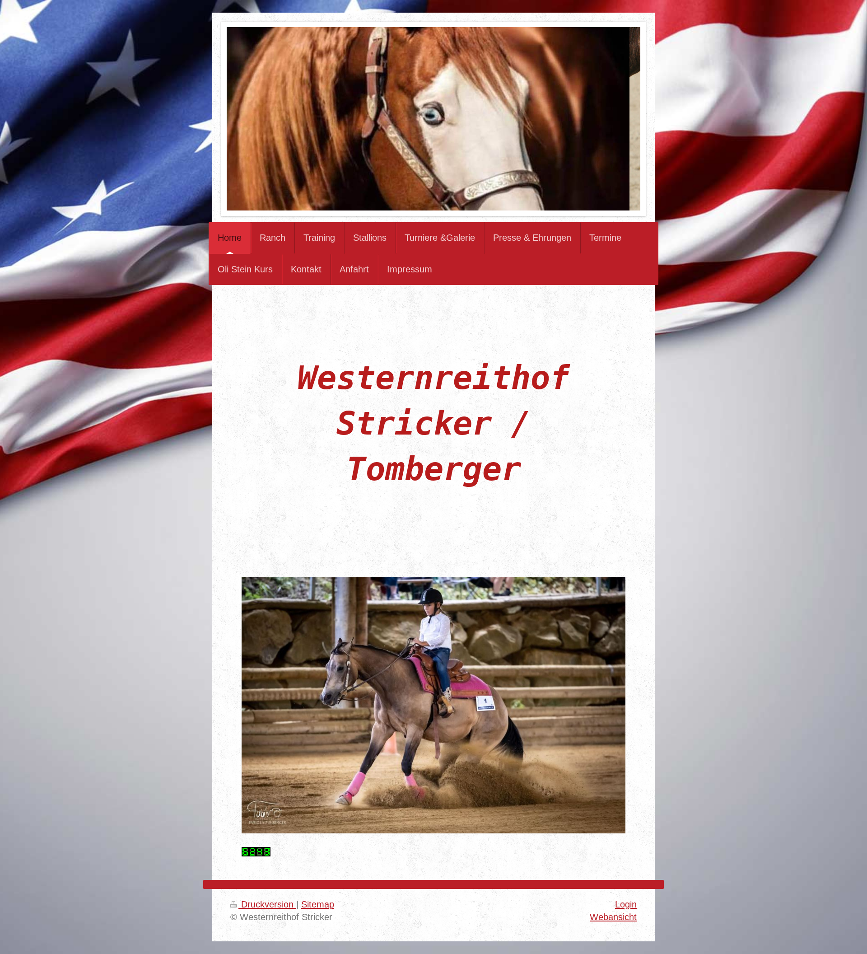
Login (626, 904)
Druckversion (267, 904)
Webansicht (613, 917)
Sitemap (317, 904)
